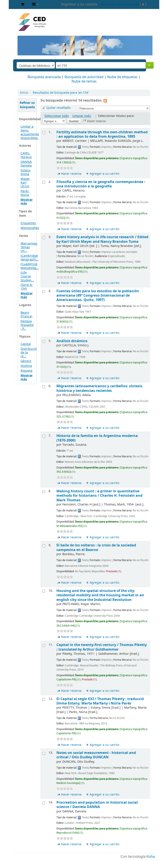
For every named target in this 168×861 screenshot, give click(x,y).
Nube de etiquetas (122, 77)
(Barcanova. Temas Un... (29, 247)
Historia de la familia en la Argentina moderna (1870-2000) (97, 438)
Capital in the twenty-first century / (101, 647)
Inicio (24, 92)
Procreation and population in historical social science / (97, 804)
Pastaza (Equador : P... (27, 325)
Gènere (26, 361)
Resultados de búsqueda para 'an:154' (61, 92)
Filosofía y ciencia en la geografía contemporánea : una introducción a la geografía (100, 184)
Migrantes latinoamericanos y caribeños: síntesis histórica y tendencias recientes (99, 388)
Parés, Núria (25, 193)
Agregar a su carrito (104, 173)
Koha (150, 856)
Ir (149, 65)
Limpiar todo (81, 116)
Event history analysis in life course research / (102, 239)
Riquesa (26, 370)
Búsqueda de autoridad (84, 77)
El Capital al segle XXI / (100, 701)
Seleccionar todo (56, 116)
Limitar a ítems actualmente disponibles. (30, 132)
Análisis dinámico (72, 340)
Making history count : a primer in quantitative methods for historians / (99, 496)
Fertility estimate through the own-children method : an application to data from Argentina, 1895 (102, 134)
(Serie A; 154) (27, 287)
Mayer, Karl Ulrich (25, 183)
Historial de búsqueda (120, 4)
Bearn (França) (26, 314)
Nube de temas (84, 81)
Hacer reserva (71, 173)
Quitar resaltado (58, 108)
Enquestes (28, 223)
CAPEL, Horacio (26, 155)
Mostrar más (27, 201)
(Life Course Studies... (27, 276)
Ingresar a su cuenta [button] (79, 4)
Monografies (30, 228)
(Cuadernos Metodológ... (30, 266)
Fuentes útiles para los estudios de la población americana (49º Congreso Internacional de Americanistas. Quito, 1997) (97, 296)
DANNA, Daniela (26, 164)
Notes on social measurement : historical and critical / (96, 755)
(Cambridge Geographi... (30, 258)
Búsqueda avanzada (44, 77)
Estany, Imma (26, 172)
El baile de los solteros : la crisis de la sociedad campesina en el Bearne (96, 547)
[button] (22, 4)
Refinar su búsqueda (27, 104)
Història (26, 366)
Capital (26, 344)
